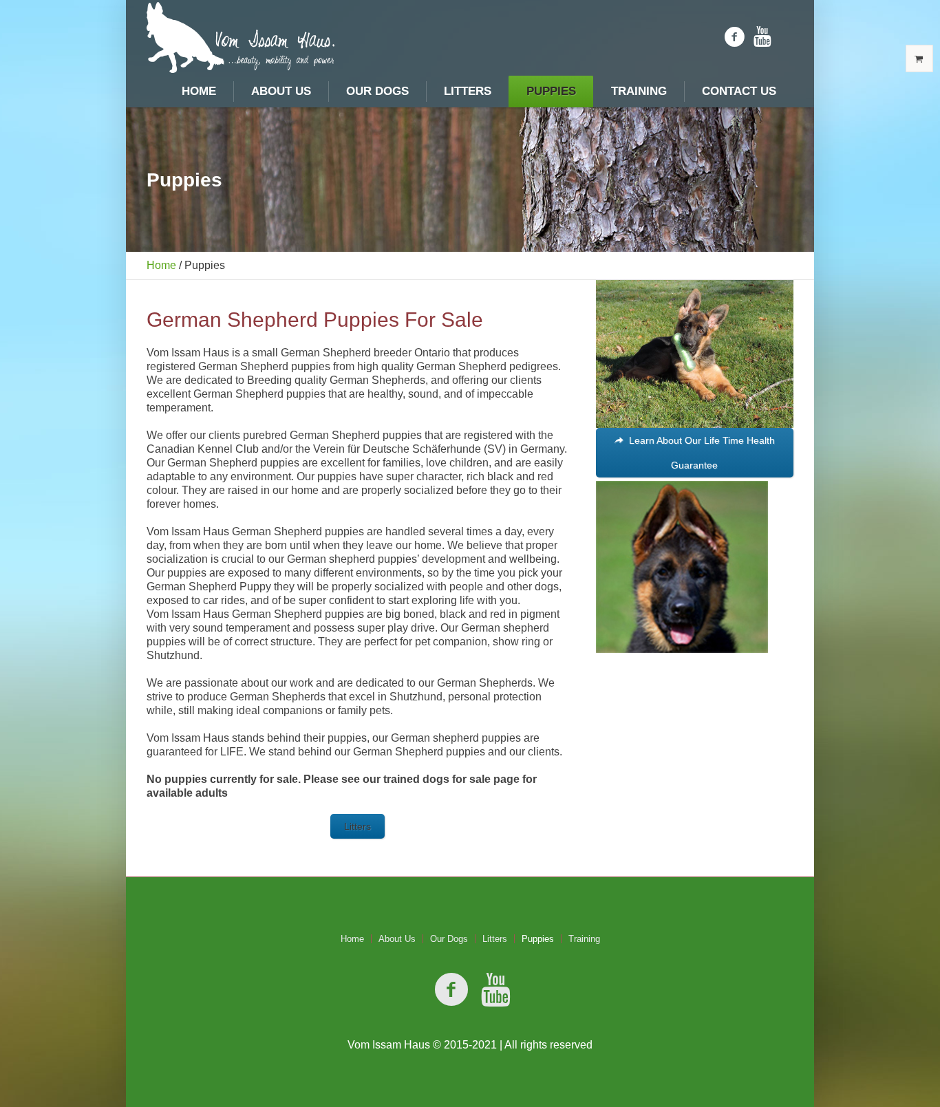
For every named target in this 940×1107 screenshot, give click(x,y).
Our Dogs (449, 938)
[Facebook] (734, 37)
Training (584, 938)
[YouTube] (762, 37)
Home (161, 265)
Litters (494, 938)
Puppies (538, 938)
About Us (397, 938)
